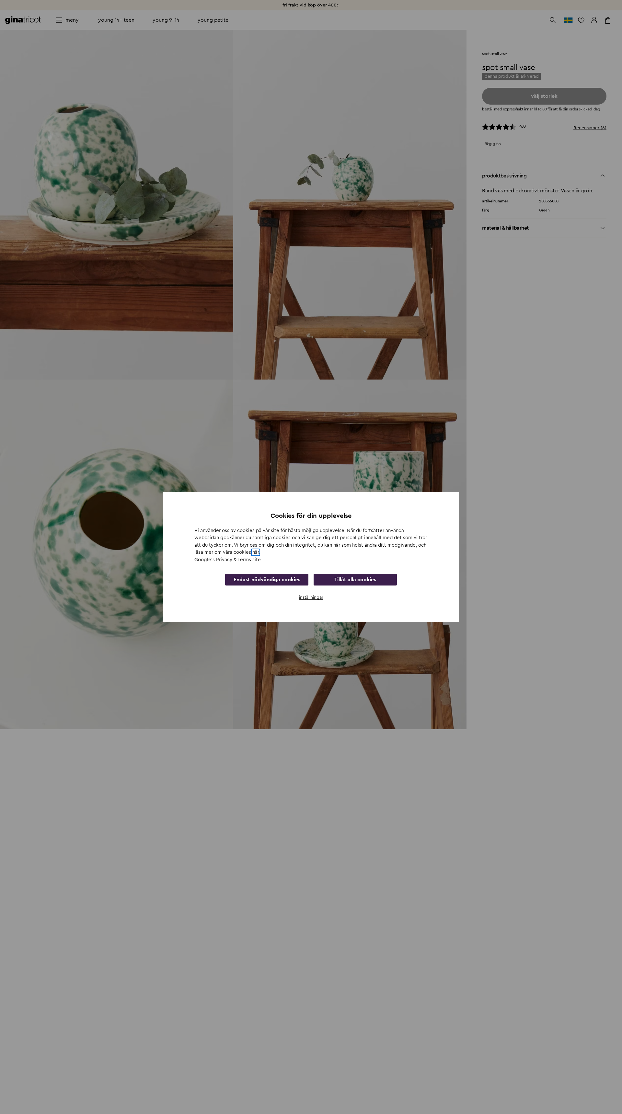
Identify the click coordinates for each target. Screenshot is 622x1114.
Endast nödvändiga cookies (267, 579)
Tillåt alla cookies (355, 579)
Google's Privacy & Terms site (227, 559)
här (255, 552)
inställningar (311, 597)
